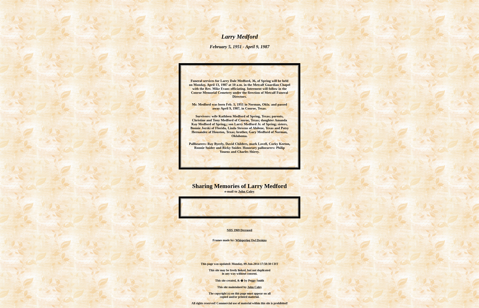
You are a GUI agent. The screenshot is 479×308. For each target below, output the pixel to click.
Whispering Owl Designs (251, 240)
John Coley (246, 191)
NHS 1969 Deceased (239, 230)
